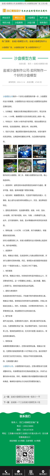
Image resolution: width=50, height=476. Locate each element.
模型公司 (19, 18)
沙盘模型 (31, 18)
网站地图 (13, 441)
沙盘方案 (31, 23)
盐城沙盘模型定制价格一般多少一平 (25, 397)
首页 (29, 64)
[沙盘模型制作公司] (25, 11)
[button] (24, 36)
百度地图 (29, 441)
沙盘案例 (19, 23)
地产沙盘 (44, 18)
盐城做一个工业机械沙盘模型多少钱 (25, 402)
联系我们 (44, 23)
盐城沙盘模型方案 (41, 64)
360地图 (37, 441)
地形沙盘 (6, 23)
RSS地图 (21, 441)
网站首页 (6, 18)
